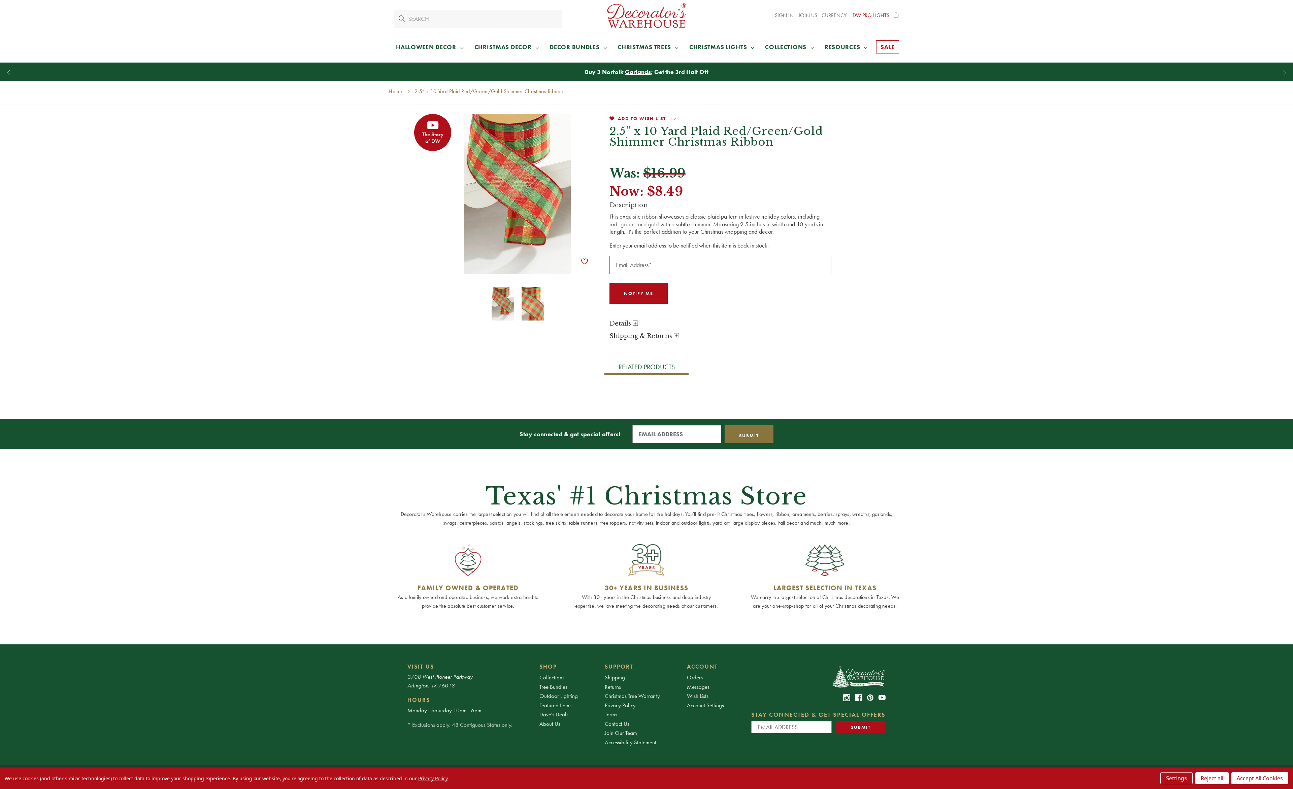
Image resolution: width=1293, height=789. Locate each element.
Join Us (807, 15)
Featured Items (555, 705)
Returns (613, 686)
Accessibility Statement (630, 742)
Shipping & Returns (641, 336)
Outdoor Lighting (558, 696)
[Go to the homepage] (646, 15)
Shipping (615, 677)
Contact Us (617, 723)
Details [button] (621, 323)
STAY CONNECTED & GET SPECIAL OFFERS (818, 714)
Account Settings (705, 705)
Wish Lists (697, 696)
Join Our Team (621, 733)
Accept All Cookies (1260, 778)
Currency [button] (835, 15)
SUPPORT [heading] (619, 666)
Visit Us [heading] (420, 666)
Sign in (784, 15)
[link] (846, 697)
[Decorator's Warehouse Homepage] (858, 676)
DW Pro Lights (871, 15)
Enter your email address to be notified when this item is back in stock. (689, 245)
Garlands (638, 72)
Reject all (1212, 778)
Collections (551, 677)
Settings (1176, 778)
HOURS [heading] (418, 700)
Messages (698, 686)
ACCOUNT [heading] (702, 666)
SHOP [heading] (548, 666)
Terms (611, 714)
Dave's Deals (553, 714)
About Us (549, 723)
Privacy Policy (620, 705)
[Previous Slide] (8, 72)
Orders (695, 677)
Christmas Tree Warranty (632, 696)
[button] (896, 15)
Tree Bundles (553, 686)
